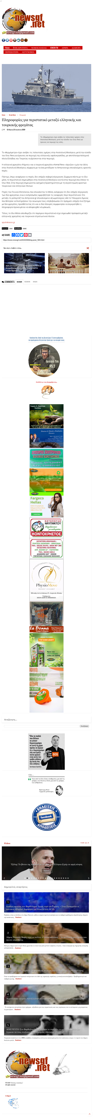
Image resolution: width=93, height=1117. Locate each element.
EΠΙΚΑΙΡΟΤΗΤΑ (20, 47)
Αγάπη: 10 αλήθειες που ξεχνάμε (62, 270)
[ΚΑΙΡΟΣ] (18, 41)
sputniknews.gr (8, 222)
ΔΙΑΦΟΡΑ (76, 47)
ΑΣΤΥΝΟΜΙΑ (28, 51)
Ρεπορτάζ (23, 115)
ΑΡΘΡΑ (65, 47)
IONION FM (54, 47)
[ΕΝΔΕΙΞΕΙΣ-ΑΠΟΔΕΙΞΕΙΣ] (22, 41)
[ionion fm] (26, 41)
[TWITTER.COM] (7, 41)
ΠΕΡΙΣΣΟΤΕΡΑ (11, 51)
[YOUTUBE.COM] (11, 41)
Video (7, 843)
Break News (12, 115)
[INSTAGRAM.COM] (14, 41)
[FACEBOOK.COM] (3, 41)
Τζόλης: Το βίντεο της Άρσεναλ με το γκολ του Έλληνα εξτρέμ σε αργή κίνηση (46, 864)
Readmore (47, 871)
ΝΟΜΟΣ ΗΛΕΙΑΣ (39, 47)
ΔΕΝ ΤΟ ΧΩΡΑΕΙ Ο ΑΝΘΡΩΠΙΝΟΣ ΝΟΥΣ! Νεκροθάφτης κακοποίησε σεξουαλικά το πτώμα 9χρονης (23, 268)
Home (7, 47)
